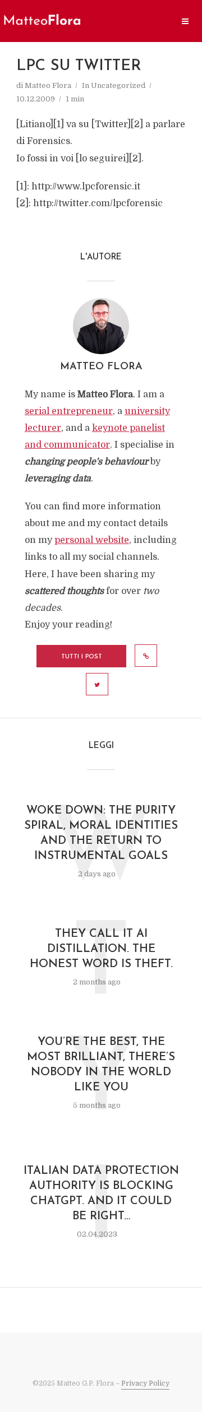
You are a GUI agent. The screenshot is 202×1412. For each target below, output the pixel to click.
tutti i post (81, 657)
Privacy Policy (145, 1383)
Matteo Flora (48, 85)
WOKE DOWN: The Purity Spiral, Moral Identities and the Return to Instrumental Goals (101, 833)
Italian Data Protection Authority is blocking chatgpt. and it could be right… (101, 1193)
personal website (91, 540)
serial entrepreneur (69, 411)
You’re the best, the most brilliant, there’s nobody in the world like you (101, 1065)
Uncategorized (118, 85)
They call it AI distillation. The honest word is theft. (101, 949)
